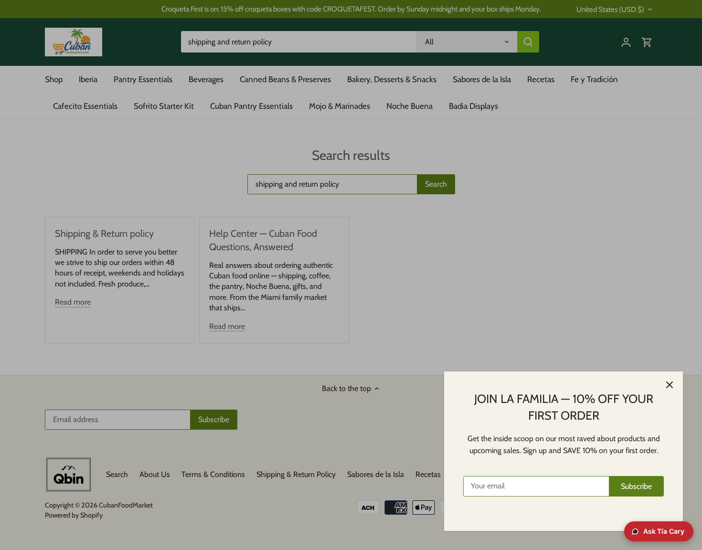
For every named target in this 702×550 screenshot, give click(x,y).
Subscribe (636, 486)
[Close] (669, 384)
